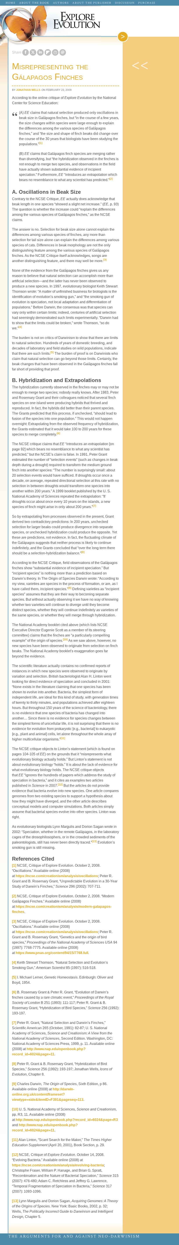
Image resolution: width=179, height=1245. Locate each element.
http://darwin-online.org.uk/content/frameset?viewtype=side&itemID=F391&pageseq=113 (47, 1094)
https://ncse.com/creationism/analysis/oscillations (57, 876)
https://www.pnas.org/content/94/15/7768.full (52, 953)
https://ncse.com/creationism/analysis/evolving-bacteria (58, 1165)
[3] (105, 259)
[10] (65, 639)
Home (10, 3)
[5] (52, 352)
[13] (94, 841)
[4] (20, 327)
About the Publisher (91, 3)
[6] (58, 433)
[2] (111, 178)
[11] (62, 738)
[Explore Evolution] (89, 22)
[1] (40, 143)
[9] (69, 588)
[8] (82, 552)
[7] (94, 505)
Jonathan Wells (28, 90)
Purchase (146, 3)
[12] (60, 784)
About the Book (34, 3)
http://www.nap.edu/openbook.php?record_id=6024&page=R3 (67, 1120)
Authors (61, 3)
